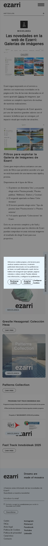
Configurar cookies (37, 281)
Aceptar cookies (27, 282)
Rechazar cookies (14, 282)
